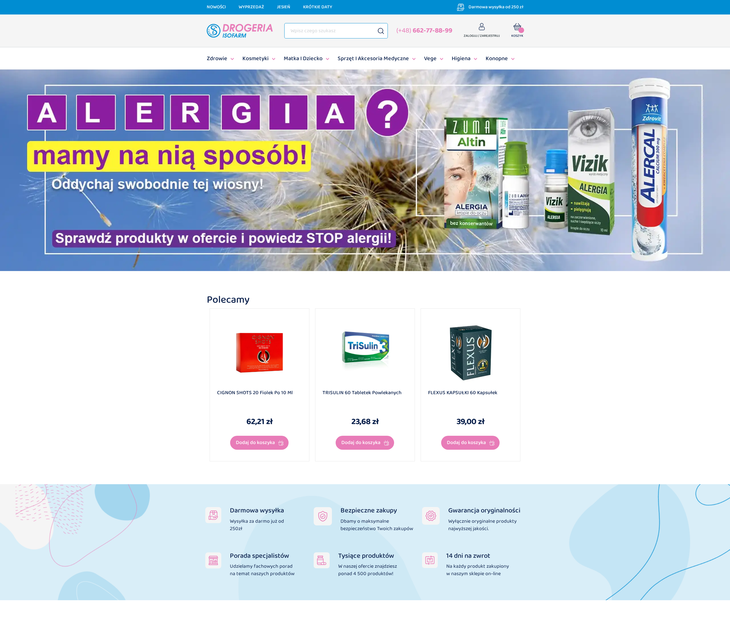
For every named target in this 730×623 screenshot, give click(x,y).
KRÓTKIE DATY (317, 7)
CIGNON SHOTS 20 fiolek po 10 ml (255, 393)
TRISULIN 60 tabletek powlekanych (362, 393)
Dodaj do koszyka (255, 443)
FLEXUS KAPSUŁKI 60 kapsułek (462, 393)
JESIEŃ (283, 7)
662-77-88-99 (424, 30)
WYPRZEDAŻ (251, 7)
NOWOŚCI (216, 7)
